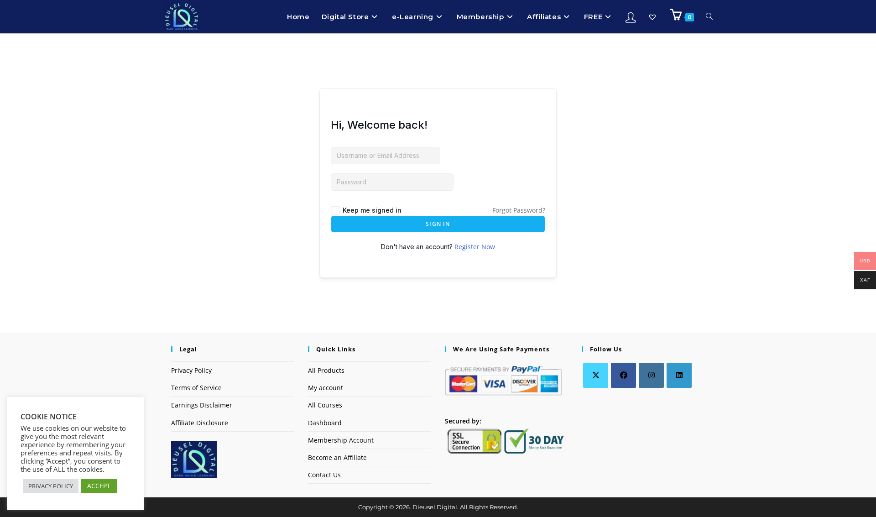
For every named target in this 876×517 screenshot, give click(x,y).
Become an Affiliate (337, 457)
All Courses (325, 405)
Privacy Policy (191, 370)
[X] (595, 375)
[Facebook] (623, 375)
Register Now (474, 246)
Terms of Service (196, 387)
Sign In (438, 224)
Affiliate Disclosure (199, 422)
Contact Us (324, 474)
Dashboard (325, 422)
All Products (326, 370)
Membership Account (341, 440)
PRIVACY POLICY (50, 486)
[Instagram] (651, 375)
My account (325, 387)
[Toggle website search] (709, 16)
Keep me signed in (372, 210)
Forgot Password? (518, 210)
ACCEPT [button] (98, 485)
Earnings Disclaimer (201, 405)
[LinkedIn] (679, 375)
